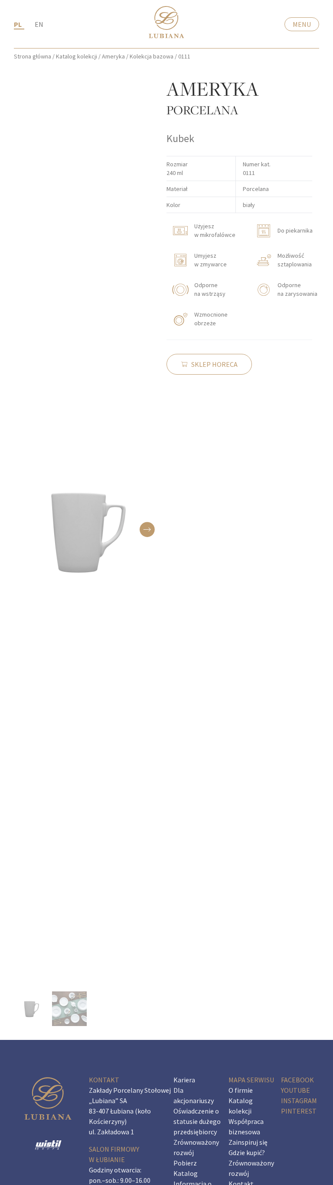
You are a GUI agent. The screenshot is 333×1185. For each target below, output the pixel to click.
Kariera (184, 1079)
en (39, 24)
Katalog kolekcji (76, 56)
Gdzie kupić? (247, 1152)
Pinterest (299, 1111)
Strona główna (32, 56)
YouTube (295, 1090)
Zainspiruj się (248, 1142)
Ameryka (113, 56)
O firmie (241, 1090)
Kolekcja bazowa (151, 56)
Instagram (299, 1100)
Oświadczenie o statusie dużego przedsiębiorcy (197, 1121)
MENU (302, 24)
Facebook (297, 1079)
